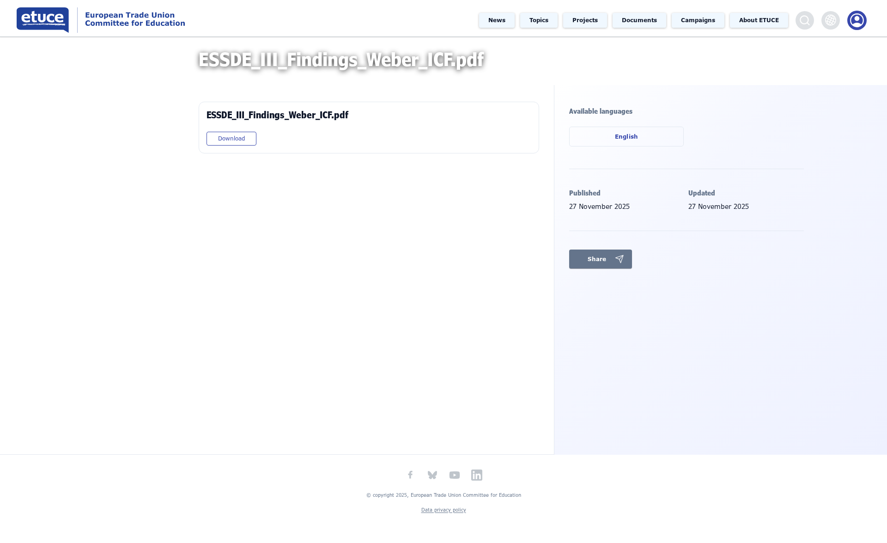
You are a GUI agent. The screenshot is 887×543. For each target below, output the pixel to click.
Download (231, 138)
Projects (585, 20)
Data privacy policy (443, 510)
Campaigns (698, 20)
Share (597, 258)
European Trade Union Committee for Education (136, 18)
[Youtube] (454, 475)
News (496, 20)
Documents (639, 20)
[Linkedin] (476, 475)
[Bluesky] (432, 475)
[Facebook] (410, 475)
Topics (538, 20)
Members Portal (857, 20)
